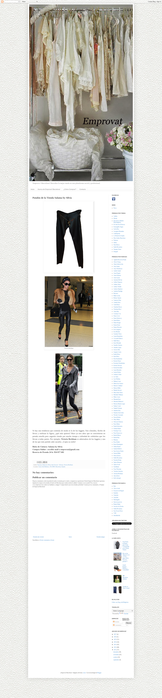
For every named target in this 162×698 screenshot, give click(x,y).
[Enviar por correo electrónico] (38, 462)
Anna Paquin (117, 273)
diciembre (116, 652)
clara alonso (117, 476)
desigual (116, 251)
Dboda (115, 218)
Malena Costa (117, 381)
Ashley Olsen (117, 284)
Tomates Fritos (117, 249)
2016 (115, 637)
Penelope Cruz (117, 431)
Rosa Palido (117, 442)
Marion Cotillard (118, 385)
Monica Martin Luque (119, 404)
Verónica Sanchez (118, 471)
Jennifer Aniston (118, 345)
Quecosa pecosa (118, 502)
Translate (126, 613)
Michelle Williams (118, 395)
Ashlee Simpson (118, 282)
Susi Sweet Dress (118, 511)
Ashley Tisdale (117, 286)
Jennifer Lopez (117, 347)
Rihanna (116, 440)
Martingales (117, 499)
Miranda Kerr (117, 399)
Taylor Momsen (118, 462)
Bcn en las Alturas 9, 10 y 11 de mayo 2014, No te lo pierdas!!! (126, 557)
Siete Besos (117, 245)
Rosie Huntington (118, 444)
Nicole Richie (117, 417)
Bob (115, 486)
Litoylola (116, 497)
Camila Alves (117, 302)
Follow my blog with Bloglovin (120, 602)
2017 (115, 634)
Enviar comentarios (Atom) (47, 540)
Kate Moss (116, 356)
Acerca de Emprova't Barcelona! (49, 189)
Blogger (99, 672)
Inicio (32, 189)
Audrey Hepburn (118, 289)
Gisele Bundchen (118, 336)
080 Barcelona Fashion (125, 577)
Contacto (82, 189)
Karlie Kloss (117, 354)
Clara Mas (116, 311)
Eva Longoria (117, 329)
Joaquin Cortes (117, 352)
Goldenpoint (117, 233)
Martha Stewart (118, 390)
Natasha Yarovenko (119, 413)
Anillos (115, 216)
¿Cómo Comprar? (69, 189)
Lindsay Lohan (117, 374)
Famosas (39, 464)
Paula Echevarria (118, 426)
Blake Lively (117, 295)
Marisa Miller (117, 388)
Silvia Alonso (117, 455)
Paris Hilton (117, 424)
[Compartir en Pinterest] (46, 462)
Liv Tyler (116, 377)
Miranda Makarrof (118, 401)
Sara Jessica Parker (119, 451)
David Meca (117, 320)
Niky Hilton (117, 419)
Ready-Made (117, 504)
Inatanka (116, 493)
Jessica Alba (117, 349)
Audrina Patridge (118, 291)
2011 (115, 650)
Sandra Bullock (118, 449)
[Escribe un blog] (40, 462)
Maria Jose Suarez (118, 383)
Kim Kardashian (118, 359)
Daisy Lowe (117, 316)
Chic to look (117, 488)
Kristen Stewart (118, 365)
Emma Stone (117, 325)
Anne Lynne (117, 277)
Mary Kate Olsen (118, 392)
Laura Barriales (117, 370)
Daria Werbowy (118, 318)
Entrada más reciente (38, 537)
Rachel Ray (116, 437)
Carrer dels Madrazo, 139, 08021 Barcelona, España (52, 466)
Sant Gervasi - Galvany (57, 464)
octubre (115, 657)
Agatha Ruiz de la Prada (120, 259)
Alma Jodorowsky (118, 264)
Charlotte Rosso (118, 307)
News (115, 208)
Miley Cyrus (117, 397)
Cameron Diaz (117, 300)
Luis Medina (117, 379)
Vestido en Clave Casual (126, 587)
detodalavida (117, 515)
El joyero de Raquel (119, 491)
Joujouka (116, 495)
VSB (115, 513)
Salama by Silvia (46, 464)
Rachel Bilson (117, 435)
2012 (115, 647)
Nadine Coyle (117, 406)
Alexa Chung (117, 262)
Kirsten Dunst (117, 361)
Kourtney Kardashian (119, 363)
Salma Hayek (117, 446)
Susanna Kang (117, 460)
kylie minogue (117, 478)
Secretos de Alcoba (118, 506)
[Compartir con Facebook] (44, 462)
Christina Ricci (117, 309)
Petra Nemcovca (118, 433)
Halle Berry (117, 341)
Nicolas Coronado (118, 415)
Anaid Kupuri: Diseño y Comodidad (126, 567)
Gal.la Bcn (116, 229)
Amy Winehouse (118, 268)
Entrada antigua (101, 537)
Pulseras (116, 240)
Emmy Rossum (118, 327)
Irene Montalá (117, 343)
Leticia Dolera (117, 372)
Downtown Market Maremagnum (119, 221)
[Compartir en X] (42, 462)
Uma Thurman (117, 469)
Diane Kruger (117, 322)
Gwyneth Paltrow (118, 338)
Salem (115, 242)
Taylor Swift (117, 464)
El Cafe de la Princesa (119, 224)
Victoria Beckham (68, 464)
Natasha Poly (117, 410)
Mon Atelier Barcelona (119, 238)
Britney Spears (117, 298)
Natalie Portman (118, 408)
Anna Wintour (117, 275)
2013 (115, 644)
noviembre (116, 654)
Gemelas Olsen (117, 334)
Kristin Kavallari (118, 367)
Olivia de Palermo (118, 422)
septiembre (116, 660)
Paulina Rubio (117, 428)
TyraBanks (116, 467)
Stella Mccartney (118, 247)
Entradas (116, 622)
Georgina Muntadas (119, 231)
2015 (115, 639)
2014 (115, 642)
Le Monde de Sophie (119, 236)
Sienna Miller (117, 453)
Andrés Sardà (117, 271)
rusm (84, 672)
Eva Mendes (117, 331)
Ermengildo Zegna (118, 227)
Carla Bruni (117, 304)
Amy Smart (117, 266)
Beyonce (116, 293)
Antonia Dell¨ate (118, 280)
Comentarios (117, 625)
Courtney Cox (117, 313)
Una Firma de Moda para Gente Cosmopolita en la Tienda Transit (126, 545)
